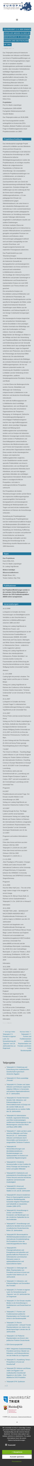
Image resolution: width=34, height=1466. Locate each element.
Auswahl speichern (17, 1457)
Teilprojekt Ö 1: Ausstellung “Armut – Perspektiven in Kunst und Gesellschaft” (19, 1362)
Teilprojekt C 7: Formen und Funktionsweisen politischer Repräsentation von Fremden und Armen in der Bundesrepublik (24, 1041)
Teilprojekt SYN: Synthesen (16, 1381)
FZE (17, 13)
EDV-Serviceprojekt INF (15, 1344)
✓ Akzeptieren (17, 1452)
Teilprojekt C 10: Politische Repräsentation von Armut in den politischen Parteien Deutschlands (18, 1338)
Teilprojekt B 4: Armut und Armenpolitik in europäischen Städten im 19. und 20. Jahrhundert (18, 1188)
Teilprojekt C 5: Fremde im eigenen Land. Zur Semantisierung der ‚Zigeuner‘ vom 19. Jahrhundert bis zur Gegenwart (9, 1040)
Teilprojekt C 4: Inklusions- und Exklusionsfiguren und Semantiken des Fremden (18, 1283)
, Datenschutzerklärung (24, 1417)
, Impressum (13, 1417)
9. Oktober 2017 (7, 48)
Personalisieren (16, 1461)
